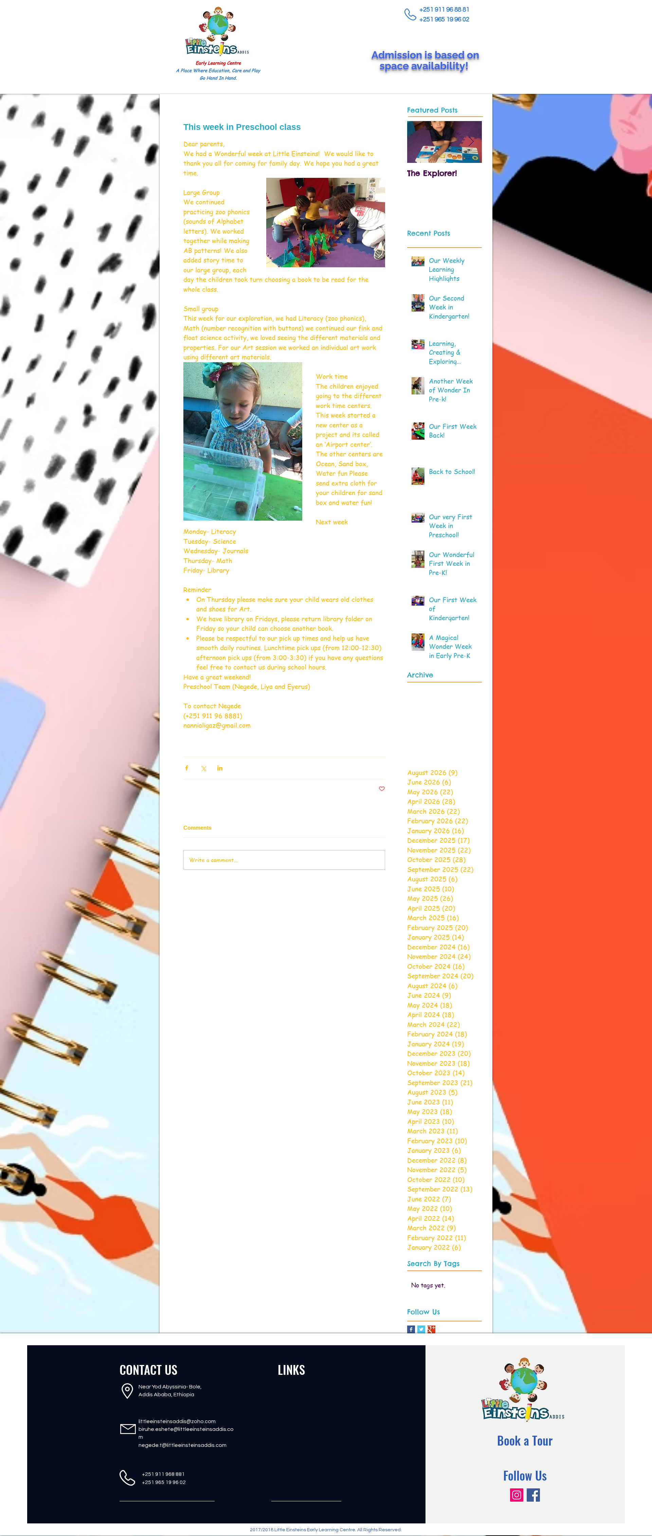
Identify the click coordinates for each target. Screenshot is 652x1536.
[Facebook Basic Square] (411, 1329)
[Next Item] (471, 142)
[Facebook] (533, 1495)
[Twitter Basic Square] (421, 1329)
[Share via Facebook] (186, 768)
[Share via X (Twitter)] (203, 768)
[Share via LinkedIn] (220, 768)
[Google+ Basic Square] (431, 1329)
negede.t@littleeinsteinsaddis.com (183, 1445)
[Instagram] (516, 1495)
